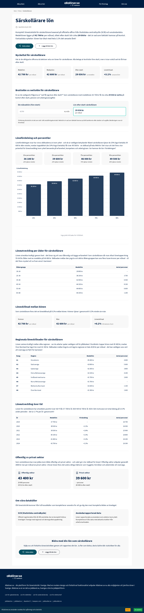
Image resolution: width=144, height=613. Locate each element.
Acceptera (138, 610)
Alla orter (41, 4)
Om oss (124, 4)
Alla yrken (20, 4)
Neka (127, 610)
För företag (103, 4)
